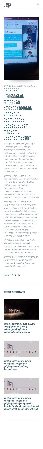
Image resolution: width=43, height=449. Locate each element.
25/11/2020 (7, 86)
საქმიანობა (23, 86)
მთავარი (15, 86)
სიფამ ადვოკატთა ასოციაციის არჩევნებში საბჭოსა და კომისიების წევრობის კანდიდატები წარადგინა (19, 328)
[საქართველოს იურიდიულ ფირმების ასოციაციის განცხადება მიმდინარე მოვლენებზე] (21, 349)
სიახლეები (33, 86)
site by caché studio (15, 444)
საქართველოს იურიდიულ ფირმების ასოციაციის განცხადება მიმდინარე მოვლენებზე (17, 365)
